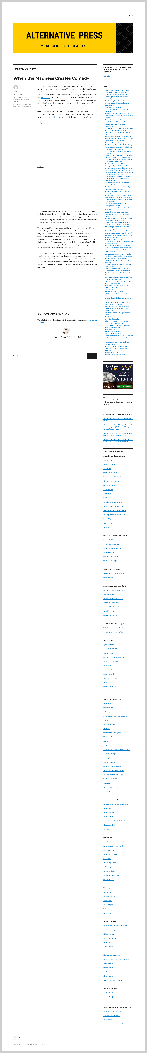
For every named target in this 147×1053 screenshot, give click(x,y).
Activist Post (107, 691)
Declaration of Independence (113, 1011)
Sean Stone (107, 741)
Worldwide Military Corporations (114, 540)
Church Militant (109, 879)
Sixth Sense (107, 913)
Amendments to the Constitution (114, 1024)
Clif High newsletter (110, 485)
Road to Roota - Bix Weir (111, 972)
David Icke (107, 791)
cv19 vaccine (23, 97)
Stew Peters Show (109, 724)
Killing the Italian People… (113, 334)
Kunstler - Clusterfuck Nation (113, 502)
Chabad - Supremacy (110, 615)
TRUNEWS (107, 783)
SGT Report (107, 468)
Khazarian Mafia (109, 594)
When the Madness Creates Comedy (51, 78)
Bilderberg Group (109, 552)
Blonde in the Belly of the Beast (113, 775)
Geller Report (108, 670)
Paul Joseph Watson (110, 762)
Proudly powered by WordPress (36, 1044)
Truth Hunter (108, 900)
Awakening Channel (110, 863)
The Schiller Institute (110, 678)
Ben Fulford (107, 494)
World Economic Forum (111, 544)
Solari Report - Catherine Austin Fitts (115, 926)
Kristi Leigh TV (108, 653)
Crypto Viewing (108, 968)
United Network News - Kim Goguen (115, 628)
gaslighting (45, 97)
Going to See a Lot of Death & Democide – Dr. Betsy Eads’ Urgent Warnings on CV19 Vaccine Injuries (118, 179)
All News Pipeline (109, 905)
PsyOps (16, 101)
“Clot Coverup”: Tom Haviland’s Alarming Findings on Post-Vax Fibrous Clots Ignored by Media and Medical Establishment (119, 172)
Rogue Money (108, 951)
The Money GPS (109, 963)
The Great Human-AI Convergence (116, 143)
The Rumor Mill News (110, 825)
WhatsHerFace (108, 993)
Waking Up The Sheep (111, 854)
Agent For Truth (109, 645)
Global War (17, 99)
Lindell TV (107, 728)
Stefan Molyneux (109, 817)
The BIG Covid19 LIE (111, 352)
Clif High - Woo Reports (111, 481)
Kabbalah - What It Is (110, 611)
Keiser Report (108, 942)
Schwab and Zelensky (112, 319)
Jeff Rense (107, 498)
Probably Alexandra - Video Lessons (115, 510)
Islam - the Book (109, 674)
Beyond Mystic (108, 523)
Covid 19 (16, 97)
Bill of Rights (108, 1020)
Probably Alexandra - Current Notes (115, 515)
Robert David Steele (110, 871)
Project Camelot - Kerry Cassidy (114, 846)
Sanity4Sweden (108, 489)
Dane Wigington (109, 829)
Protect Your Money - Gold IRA (113, 980)
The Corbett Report (110, 737)
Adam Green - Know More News (114, 573)
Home (131, 15)
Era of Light (107, 703)
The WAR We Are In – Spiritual (115, 292)
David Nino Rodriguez (110, 754)
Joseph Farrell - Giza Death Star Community (117, 821)
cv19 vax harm (26, 104)
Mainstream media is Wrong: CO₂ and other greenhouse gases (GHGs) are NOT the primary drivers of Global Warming (119, 427)
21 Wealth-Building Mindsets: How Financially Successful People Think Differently (116, 97)
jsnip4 (106, 745)
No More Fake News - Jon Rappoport (115, 716)
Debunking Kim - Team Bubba (113, 632)
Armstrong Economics (111, 938)
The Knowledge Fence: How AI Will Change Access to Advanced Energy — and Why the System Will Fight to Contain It (118, 147)
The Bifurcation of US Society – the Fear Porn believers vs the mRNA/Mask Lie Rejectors (118, 348)
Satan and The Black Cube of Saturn (115, 607)
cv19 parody (17, 104)
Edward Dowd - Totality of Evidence (115, 477)
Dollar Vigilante (108, 712)
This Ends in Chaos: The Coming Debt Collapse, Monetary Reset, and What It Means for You (117, 214)
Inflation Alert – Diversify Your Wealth (117, 325)
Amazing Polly (108, 758)
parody (53, 117)
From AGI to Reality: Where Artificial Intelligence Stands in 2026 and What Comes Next (117, 109)
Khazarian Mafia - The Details (113, 598)
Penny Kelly (107, 519)
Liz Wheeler (107, 808)
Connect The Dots (109, 850)
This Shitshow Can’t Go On (113, 317)
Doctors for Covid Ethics (111, 875)
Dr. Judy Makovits (109, 842)
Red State (106, 682)
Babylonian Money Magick (112, 603)
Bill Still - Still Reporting (111, 661)
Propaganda (25, 99)
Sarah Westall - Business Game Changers (117, 749)
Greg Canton (108, 858)
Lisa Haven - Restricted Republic (114, 770)
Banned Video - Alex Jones (112, 787)
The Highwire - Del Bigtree (112, 733)
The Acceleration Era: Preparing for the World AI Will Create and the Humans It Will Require (119, 116)
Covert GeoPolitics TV (110, 649)
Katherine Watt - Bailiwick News (114, 506)
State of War (109, 290)
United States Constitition (112, 1015)
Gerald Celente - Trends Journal (114, 657)
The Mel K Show (109, 578)
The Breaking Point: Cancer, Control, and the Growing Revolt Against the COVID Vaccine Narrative (118, 103)
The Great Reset (109, 708)
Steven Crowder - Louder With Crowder (116, 804)
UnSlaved (107, 720)
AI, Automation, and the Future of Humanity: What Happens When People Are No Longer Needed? (119, 241)
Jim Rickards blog (109, 930)
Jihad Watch (107, 666)
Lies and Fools (109, 311)
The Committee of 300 (111, 561)
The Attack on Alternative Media (115, 355)
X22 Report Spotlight (110, 779)
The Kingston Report (110, 473)
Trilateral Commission (111, 557)
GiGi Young (107, 867)
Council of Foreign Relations (113, 548)
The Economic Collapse (111, 687)
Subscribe (107, 76)
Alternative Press (19, 1044)
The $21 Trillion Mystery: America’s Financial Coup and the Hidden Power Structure (117, 260)
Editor (16, 91)
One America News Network (112, 766)
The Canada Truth (110, 329)
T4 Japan (106, 909)
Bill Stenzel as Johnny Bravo (112, 955)
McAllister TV (108, 527)
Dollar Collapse (108, 947)
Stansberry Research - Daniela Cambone (116, 959)
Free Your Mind (108, 892)
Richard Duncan (109, 934)
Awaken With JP (109, 997)
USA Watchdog (108, 460)
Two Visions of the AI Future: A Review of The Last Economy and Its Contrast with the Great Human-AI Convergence (119, 139)
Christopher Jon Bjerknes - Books (114, 590)
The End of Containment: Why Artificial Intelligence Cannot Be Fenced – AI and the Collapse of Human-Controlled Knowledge (119, 166)
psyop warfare (26, 106)
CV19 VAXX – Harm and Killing (115, 323)
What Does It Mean (110, 464)
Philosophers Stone (110, 896)
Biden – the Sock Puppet (113, 331)
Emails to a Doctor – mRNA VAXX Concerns (119, 336)
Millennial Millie (109, 812)
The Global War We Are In (113, 327)
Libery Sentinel (108, 976)
